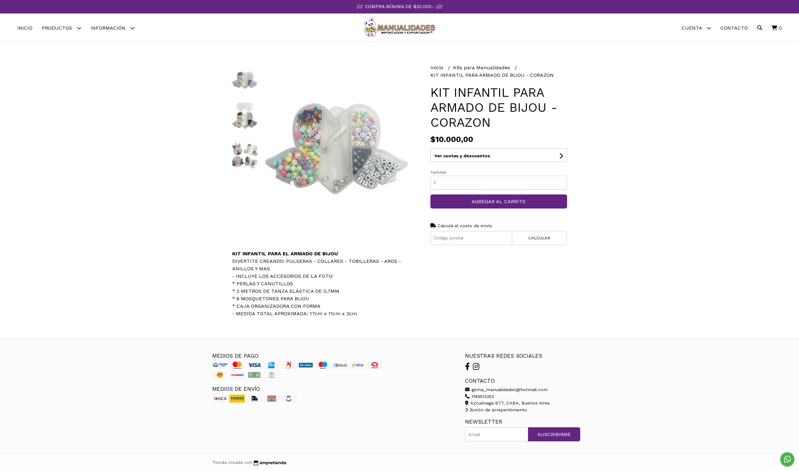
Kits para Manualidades (482, 68)
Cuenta (692, 28)
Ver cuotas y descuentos (462, 155)
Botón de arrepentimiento (497, 409)
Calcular (539, 238)
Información (109, 28)
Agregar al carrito (499, 201)
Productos (58, 28)
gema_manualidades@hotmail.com (509, 389)
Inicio (24, 28)
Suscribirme (554, 434)
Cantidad (438, 172)
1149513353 (482, 396)
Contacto (734, 28)
